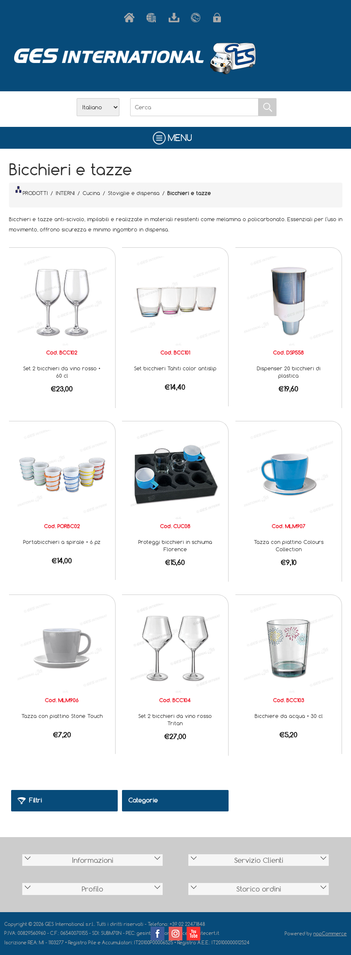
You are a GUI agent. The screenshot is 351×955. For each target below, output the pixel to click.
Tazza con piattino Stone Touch (62, 715)
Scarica (175, 17)
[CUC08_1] (175, 473)
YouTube (193, 933)
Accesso (220, 17)
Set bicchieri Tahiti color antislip (175, 368)
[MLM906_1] (62, 647)
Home (131, 17)
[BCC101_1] (175, 300)
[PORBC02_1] (62, 473)
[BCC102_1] (62, 300)
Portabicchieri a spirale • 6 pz (62, 541)
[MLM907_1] (288, 473)
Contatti (198, 17)
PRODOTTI (35, 192)
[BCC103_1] (288, 647)
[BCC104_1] (175, 647)
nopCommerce (330, 933)
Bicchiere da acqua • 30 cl (289, 715)
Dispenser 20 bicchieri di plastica (289, 372)
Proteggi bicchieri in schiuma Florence (175, 545)
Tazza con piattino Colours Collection (289, 545)
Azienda (153, 17)
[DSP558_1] (288, 300)
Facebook (157, 933)
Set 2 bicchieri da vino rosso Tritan (175, 719)
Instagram (175, 933)
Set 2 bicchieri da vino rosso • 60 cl (62, 372)
